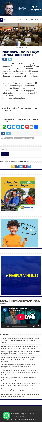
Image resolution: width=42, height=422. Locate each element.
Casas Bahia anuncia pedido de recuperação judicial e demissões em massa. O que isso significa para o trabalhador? (18, 359)
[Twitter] (21, 166)
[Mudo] (34, 326)
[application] (21, 317)
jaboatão (9, 138)
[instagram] (29, 166)
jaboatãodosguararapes (24, 138)
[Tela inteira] (38, 326)
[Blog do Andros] (21, 8)
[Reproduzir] (4, 326)
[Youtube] (25, 166)
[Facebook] (17, 166)
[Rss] (13, 166)
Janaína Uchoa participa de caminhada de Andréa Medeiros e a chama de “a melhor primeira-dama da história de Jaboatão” (20, 341)
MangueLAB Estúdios (27, 414)
